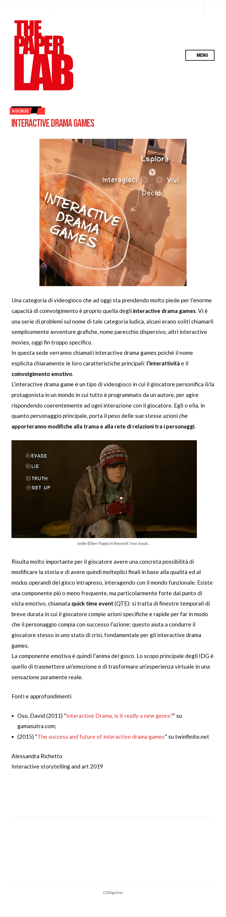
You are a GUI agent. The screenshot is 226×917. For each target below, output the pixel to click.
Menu (201, 55)
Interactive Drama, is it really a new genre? (119, 715)
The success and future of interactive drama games (101, 736)
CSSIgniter (113, 892)
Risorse (20, 111)
